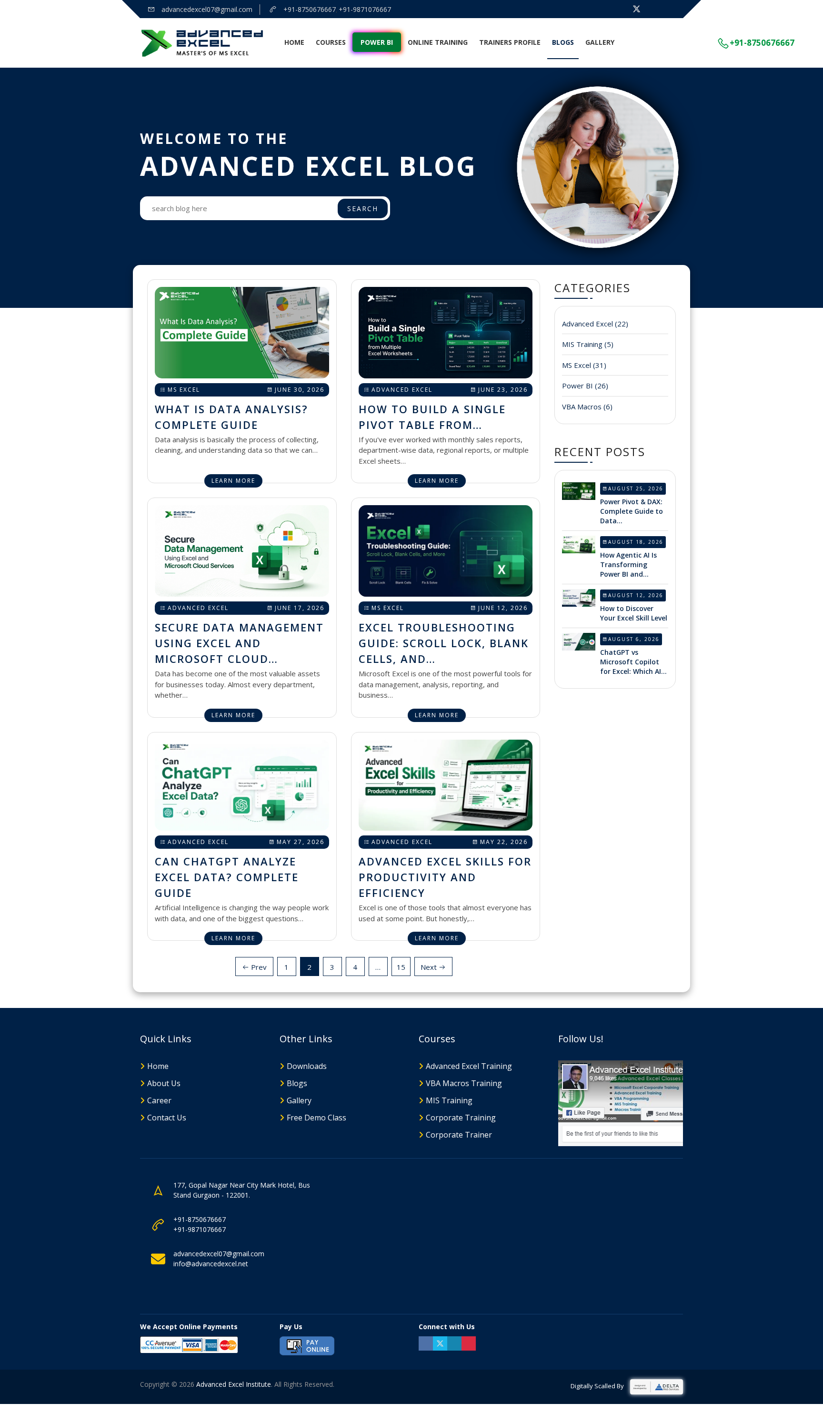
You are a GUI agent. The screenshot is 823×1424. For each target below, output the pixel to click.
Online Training (438, 42)
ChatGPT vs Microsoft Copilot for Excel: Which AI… (633, 662)
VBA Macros (587, 406)
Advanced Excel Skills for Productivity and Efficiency (445, 877)
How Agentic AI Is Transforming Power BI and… (628, 564)
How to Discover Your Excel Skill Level (633, 613)
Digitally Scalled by (598, 1386)
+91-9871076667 (365, 9)
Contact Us (166, 1117)
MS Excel (184, 390)
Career (159, 1100)
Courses (331, 42)
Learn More (233, 481)
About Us (164, 1083)
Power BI (377, 42)
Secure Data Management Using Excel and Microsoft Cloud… (239, 643)
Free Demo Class (316, 1117)
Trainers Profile (510, 42)
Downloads (307, 1066)
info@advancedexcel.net (210, 1263)
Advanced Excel (401, 390)
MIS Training (587, 344)
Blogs (563, 42)
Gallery (599, 42)
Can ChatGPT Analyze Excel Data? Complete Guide (227, 877)
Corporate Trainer (459, 1134)
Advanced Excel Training (469, 1066)
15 (401, 967)
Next (430, 967)
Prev (258, 967)
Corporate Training (461, 1117)
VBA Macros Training (464, 1083)
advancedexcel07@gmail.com (206, 9)
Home (294, 42)
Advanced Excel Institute (233, 1384)
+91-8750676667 (308, 9)
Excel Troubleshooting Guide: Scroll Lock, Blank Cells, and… (444, 643)
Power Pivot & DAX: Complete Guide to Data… (631, 511)
